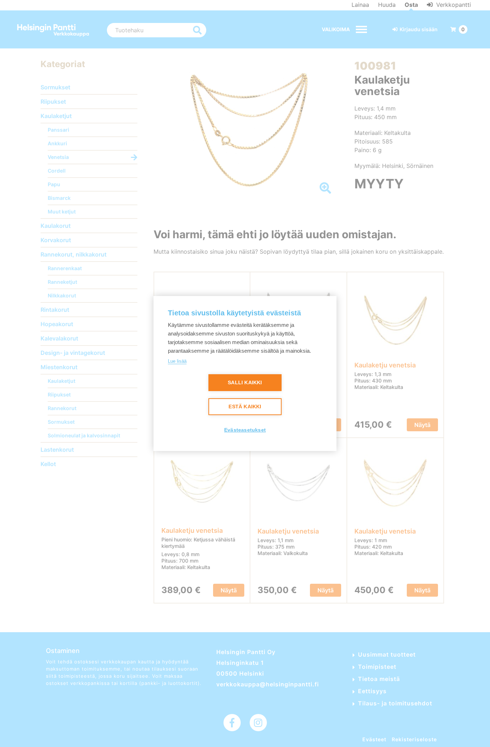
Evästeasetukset (245, 430)
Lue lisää (177, 361)
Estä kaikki (244, 406)
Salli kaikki (245, 382)
